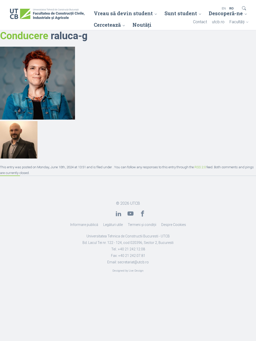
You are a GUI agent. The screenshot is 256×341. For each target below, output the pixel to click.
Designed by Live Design (128, 270)
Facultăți (237, 21)
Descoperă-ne (226, 13)
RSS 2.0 (200, 167)
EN (224, 8)
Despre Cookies (173, 225)
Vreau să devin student (123, 13)
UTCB (135, 203)
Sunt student (180, 13)
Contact (200, 21)
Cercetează (107, 24)
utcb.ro (218, 21)
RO (231, 8)
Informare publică (84, 225)
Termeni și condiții (142, 225)
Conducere (24, 36)
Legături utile (113, 225)
